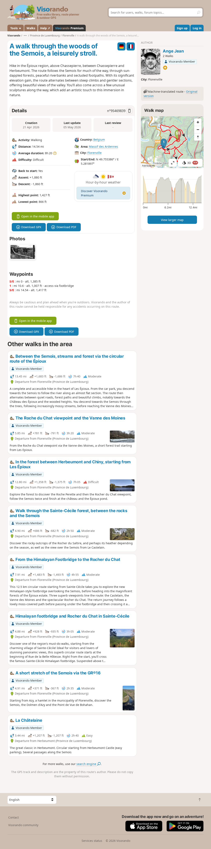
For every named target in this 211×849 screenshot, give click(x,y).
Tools (14, 28)
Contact (13, 817)
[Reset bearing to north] (198, 137)
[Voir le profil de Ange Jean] (150, 62)
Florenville (94, 153)
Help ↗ (45, 28)
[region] (172, 142)
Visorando (13, 35)
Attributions (148, 165)
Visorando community (23, 825)
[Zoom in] (198, 122)
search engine (86, 764)
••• (25, 35)
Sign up (182, 28)
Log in (197, 28)
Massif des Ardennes (103, 146)
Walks (31, 28)
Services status (92, 841)
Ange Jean (173, 51)
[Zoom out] (198, 129)
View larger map (172, 220)
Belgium (99, 139)
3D (192, 163)
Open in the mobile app (37, 216)
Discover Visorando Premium (94, 193)
